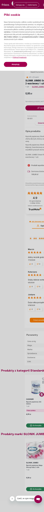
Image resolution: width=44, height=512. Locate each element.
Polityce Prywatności (20, 57)
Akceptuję (15, 64)
